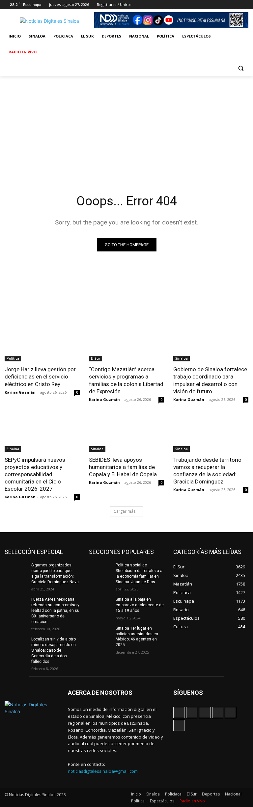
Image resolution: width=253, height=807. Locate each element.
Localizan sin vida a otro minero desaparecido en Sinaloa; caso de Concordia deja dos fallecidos (53, 650)
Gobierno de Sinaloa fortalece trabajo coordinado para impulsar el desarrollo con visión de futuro (210, 380)
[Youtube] (244, 5)
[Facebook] (199, 5)
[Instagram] (208, 5)
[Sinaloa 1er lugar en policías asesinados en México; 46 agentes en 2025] (100, 633)
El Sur (95, 358)
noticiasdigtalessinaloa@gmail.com (103, 771)
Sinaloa (181, 358)
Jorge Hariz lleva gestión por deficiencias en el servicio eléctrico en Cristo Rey (40, 376)
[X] (226, 5)
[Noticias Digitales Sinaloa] (49, 20)
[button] (240, 68)
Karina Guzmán (20, 392)
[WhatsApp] (235, 5)
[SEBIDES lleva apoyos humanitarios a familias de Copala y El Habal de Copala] (126, 433)
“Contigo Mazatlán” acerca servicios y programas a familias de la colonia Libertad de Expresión (126, 380)
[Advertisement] (126, 125)
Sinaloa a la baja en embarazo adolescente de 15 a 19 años (140, 605)
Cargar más (124, 511)
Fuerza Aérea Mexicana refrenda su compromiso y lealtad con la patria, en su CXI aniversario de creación (55, 610)
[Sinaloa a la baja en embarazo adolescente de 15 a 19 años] (100, 604)
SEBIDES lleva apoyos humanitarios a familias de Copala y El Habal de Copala (123, 467)
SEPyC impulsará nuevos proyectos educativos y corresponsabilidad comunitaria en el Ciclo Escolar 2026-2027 (35, 474)
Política (13, 358)
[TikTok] (217, 5)
